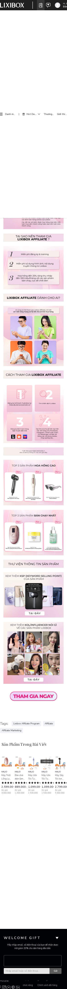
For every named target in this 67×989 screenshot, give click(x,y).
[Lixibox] (12, 5)
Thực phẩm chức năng (28, 982)
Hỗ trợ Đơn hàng (57, 982)
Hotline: (4, 981)
